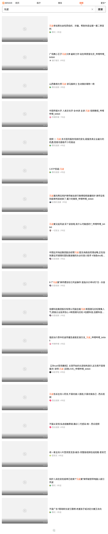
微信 (60, 3)
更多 (103, 3)
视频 (81, 3)
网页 (17, 3)
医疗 (39, 3)
